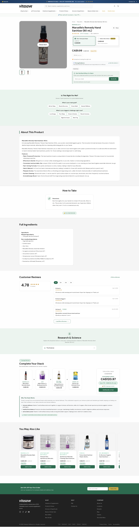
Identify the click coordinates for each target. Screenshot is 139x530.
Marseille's (79, 22)
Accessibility (116, 524)
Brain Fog (75, 117)
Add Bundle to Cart (108, 390)
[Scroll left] (19, 451)
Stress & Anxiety (72, 114)
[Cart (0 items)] (118, 6)
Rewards (99, 509)
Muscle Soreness (85, 114)
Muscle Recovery (63, 106)
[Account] (114, 6)
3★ (71, 282)
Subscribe (113, 488)
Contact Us (132, 1)
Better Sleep (52, 106)
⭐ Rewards (5, 1)
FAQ (72, 503)
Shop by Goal (24, 11)
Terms (110, 524)
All (55, 282)
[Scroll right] (119, 451)
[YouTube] (29, 512)
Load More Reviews (61, 321)
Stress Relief (74, 106)
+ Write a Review (115, 277)
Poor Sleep (62, 114)
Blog (98, 512)
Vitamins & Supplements (49, 11)
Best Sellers (48, 514)
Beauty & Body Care (93, 11)
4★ (66, 282)
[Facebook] (23, 512)
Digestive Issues (65, 117)
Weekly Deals (111, 11)
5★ (61, 282)
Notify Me (113, 79)
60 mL (77, 55)
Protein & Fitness (63, 11)
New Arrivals (48, 517)
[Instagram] (20, 512)
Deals (103, 11)
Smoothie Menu (101, 517)
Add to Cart (28, 466)
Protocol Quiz (36, 11)
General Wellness (85, 106)
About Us (99, 503)
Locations (99, 506)
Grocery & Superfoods (78, 11)
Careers (99, 514)
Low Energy (53, 114)
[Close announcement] (136, 1)
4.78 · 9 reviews (84, 33)
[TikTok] (26, 512)
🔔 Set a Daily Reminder (69, 213)
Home (73, 22)
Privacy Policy (103, 524)
